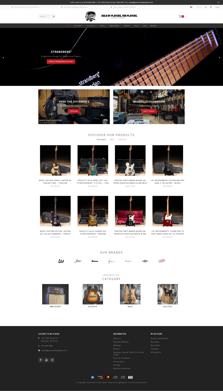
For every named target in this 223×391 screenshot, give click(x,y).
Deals (136, 26)
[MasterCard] (108, 377)
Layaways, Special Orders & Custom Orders (128, 353)
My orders (155, 342)
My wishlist (155, 345)
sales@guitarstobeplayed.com (54, 350)
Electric (78, 26)
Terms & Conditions (121, 358)
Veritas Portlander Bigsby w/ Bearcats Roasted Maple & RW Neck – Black (130, 234)
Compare (155, 349)
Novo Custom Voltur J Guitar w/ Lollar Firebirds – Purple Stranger (55, 234)
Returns (116, 349)
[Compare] (206, 7)
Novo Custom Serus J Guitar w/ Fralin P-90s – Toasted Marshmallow (55, 183)
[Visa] (130, 377)
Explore (74, 111)
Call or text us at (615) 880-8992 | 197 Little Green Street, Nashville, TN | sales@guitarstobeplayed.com (111, 2)
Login (217, 7)
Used (145, 26)
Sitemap (116, 365)
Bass (102, 26)
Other (126, 26)
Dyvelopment (141, 382)
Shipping (117, 345)
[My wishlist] (211, 7)
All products (156, 352)
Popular (122, 139)
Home (68, 26)
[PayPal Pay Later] (123, 377)
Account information (159, 338)
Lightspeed (122, 382)
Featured (101, 139)
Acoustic (91, 26)
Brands (153, 26)
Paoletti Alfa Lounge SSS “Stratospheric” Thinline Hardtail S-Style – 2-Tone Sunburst (92, 235)
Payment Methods (121, 342)
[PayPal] (115, 377)
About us (117, 338)
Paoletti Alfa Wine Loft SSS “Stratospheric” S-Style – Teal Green (92, 183)
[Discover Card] (100, 377)
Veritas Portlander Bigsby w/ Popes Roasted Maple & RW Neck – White (130, 183)
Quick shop (56, 180)
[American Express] (93, 377)
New (112, 139)
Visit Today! (149, 111)
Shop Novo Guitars (52, 62)
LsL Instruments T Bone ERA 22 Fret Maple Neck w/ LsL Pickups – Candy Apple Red (167, 234)
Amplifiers (114, 26)
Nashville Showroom (122, 368)
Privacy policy (119, 361)
